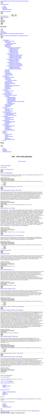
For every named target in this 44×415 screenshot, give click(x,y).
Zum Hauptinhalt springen (5, 0)
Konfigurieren (13, 412)
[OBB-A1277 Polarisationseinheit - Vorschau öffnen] (1, 171)
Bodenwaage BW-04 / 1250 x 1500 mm (7, 208)
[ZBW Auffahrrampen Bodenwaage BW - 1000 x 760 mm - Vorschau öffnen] (1, 188)
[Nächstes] (4, 373)
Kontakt (4, 6)
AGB (4, 394)
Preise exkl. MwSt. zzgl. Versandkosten (7, 180)
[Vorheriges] (1, 373)
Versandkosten (20, 398)
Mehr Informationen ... (36, 410)
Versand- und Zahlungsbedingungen (9, 391)
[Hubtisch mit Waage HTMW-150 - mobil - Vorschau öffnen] (1, 287)
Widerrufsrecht (5, 393)
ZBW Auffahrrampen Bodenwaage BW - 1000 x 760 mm (10, 190)
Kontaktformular (9, 381)
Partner (4, 387)
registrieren (4, 32)
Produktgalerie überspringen (5, 165)
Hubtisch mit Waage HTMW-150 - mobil (7, 288)
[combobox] (5, 16)
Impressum (5, 7)
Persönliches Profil (7, 33)
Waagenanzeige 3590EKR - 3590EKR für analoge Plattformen (11, 309)
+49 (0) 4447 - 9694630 (4, 379)
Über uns (4, 384)
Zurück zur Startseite (22, 161)
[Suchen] (12, 15)
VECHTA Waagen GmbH (5, 382)
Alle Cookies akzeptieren (20, 412)
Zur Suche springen (14, 0)
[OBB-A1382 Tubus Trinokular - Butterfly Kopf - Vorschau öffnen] (1, 334)
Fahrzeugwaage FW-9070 (5, 253)
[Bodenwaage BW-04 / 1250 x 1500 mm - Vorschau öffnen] (1, 206)
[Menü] (1, 13)
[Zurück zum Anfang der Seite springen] (1, 409)
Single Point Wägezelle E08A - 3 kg (7, 269)
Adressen (13, 33)
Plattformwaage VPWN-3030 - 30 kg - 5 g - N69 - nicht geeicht (12, 235)
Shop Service (3, 389)
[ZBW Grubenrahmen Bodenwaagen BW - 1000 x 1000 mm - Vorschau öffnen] (1, 355)
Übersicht (2, 33)
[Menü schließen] (1, 30)
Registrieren (8, 11)
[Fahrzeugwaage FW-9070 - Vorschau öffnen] (1, 252)
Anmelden (2, 11)
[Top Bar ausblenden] (1, 2)
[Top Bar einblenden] (1, 37)
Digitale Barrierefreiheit (7, 9)
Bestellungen (17, 33)
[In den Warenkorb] (4, 184)
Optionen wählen (3, 203)
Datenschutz (5, 8)
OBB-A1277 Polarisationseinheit (6, 172)
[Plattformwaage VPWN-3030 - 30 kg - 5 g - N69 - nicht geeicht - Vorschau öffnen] (1, 234)
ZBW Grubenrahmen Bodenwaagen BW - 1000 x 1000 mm (11, 356)
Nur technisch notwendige (5, 412)
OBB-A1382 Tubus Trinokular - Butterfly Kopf (9, 336)
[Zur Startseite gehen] (4, 4)
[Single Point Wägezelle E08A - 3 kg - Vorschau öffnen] (1, 268)
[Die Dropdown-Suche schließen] (15, 15)
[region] (22, 269)
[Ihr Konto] (1, 23)
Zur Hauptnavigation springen (23, 0)
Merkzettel (21, 33)
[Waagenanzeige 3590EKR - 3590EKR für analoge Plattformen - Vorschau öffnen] (1, 308)
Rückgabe (4, 392)
